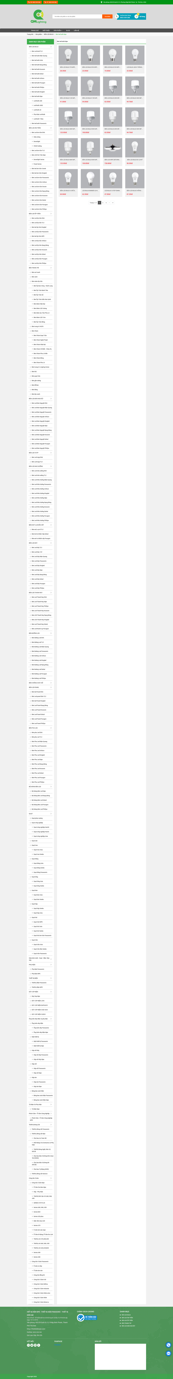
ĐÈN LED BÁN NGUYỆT (36, 399)
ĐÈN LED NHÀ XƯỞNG (36, 466)
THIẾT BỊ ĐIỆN (33, 978)
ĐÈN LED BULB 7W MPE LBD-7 (68, 67)
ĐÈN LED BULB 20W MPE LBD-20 (113, 98)
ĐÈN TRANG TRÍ (34, 268)
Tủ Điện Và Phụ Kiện (35, 1104)
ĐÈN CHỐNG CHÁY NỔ (36, 683)
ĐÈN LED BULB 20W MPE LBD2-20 (113, 129)
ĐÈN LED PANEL (34, 687)
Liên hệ (76, 30)
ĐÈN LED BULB (33, 47)
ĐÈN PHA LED (33, 728)
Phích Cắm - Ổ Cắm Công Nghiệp (39, 1113)
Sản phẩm (57, 30)
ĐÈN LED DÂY (33, 543)
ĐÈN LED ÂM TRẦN (35, 128)
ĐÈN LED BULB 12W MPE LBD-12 (68, 98)
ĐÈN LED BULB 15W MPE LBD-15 (90, 98)
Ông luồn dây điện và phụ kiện (38, 1019)
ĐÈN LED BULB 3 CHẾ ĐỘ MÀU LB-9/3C (68, 190)
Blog (68, 30)
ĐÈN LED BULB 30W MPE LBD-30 (135, 98)
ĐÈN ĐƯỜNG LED (34, 633)
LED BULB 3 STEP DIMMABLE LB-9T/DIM (113, 190)
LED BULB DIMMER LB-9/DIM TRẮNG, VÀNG (90, 190)
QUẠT (31, 814)
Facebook (57, 1345)
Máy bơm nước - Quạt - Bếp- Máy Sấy (39, 959)
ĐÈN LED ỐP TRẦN (35, 214)
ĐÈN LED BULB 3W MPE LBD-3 (113, 67)
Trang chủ (35, 30)
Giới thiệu (46, 30)
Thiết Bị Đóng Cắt (34, 1125)
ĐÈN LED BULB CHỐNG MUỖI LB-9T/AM (135, 190)
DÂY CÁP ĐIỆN (33, 992)
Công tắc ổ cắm (34, 1178)
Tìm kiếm (107, 16)
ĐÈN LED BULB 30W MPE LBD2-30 (135, 129)
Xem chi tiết (72, 62)
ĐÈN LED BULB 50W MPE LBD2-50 (90, 160)
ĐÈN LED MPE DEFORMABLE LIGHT (113, 160)
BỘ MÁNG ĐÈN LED (35, 786)
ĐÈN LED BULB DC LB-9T (135, 160)
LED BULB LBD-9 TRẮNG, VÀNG (135, 67)
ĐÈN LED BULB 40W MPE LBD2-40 (68, 160)
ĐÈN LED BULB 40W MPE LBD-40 (68, 129)
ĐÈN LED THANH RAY (35, 593)
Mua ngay (64, 62)
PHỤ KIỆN (32, 965)
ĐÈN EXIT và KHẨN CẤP (36, 525)
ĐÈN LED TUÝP (33, 453)
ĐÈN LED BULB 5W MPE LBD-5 (90, 67)
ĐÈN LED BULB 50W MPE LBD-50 (90, 129)
